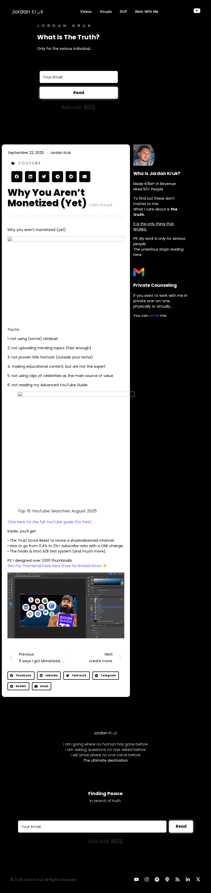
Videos (86, 11)
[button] (16, 176)
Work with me (147, 11)
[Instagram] (146, 879)
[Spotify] (157, 879)
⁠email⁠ (154, 315)
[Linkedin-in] (188, 879)
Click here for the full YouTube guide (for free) (49, 521)
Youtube (30, 163)
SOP (123, 11)
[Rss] (177, 879)
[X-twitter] (198, 879)
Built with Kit (78, 107)
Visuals (106, 11)
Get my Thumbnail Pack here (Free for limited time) (54, 565)
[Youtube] (136, 879)
